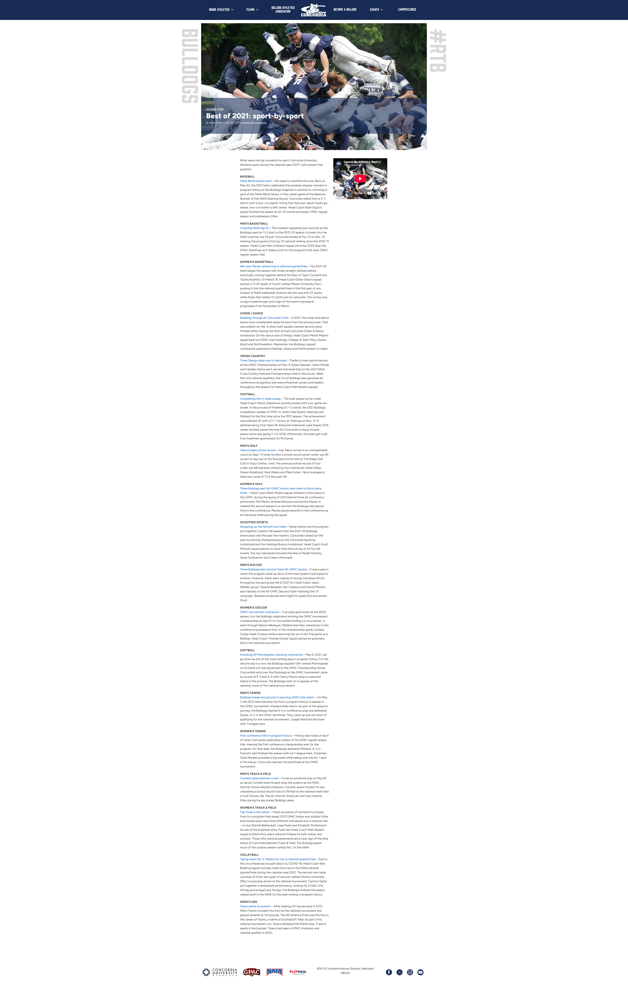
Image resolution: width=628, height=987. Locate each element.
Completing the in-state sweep (260, 398)
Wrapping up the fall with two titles (263, 526)
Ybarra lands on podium (255, 906)
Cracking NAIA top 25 (254, 228)
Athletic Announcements (254, 122)
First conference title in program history (266, 735)
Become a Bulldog (345, 9)
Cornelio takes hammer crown (259, 778)
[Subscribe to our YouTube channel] (420, 972)
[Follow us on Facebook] (389, 972)
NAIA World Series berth (256, 181)
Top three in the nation (255, 812)
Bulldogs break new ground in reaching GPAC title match (277, 697)
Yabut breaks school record (258, 450)
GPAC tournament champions (259, 612)
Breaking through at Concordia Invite (264, 318)
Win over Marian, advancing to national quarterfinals (273, 266)
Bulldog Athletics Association (283, 9)
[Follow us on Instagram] (410, 972)
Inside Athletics (219, 9)
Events (374, 9)
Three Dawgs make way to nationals (263, 360)
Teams (250, 9)
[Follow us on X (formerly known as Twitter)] (399, 972)
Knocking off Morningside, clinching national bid (271, 654)
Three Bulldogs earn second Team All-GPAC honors (273, 569)
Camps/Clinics (407, 9)
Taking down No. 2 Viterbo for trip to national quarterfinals (278, 859)
